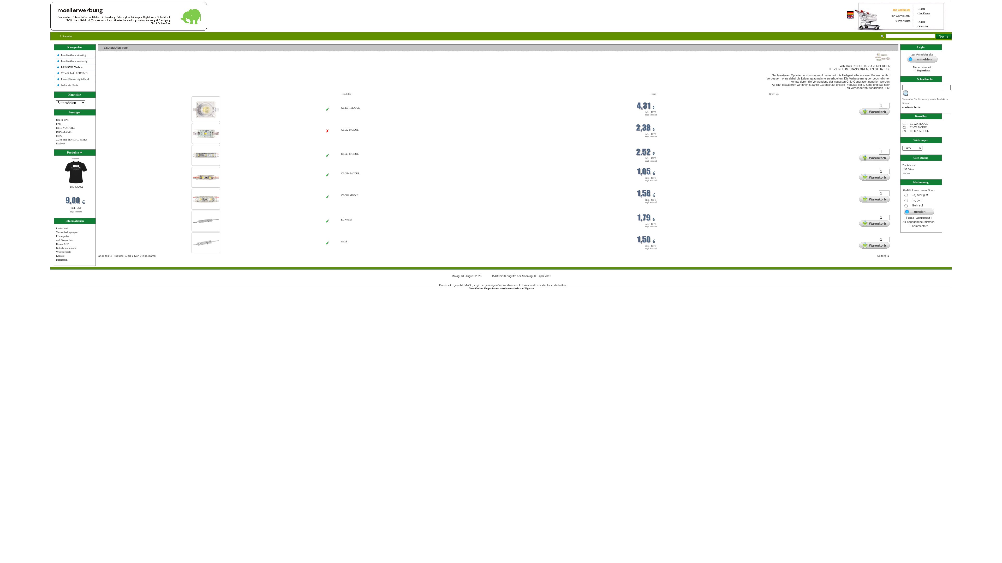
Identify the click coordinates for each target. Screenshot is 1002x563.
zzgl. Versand (76, 212)
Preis (653, 94)
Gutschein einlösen (66, 248)
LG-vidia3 (346, 219)
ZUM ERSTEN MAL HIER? (71, 139)
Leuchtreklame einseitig (74, 55)
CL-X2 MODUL (350, 129)
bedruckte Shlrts (69, 85)
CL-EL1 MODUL (350, 107)
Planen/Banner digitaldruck (75, 79)
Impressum (62, 259)
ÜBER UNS (62, 120)
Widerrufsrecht (63, 251)
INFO (59, 135)
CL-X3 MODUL (350, 153)
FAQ (58, 124)
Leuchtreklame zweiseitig (74, 61)
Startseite (67, 36)
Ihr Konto (924, 13)
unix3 (344, 241)
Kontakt (923, 26)
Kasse (921, 21)
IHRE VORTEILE (65, 127)
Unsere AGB (62, 244)
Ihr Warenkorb (901, 9)
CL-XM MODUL (350, 173)
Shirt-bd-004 (76, 187)
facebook (60, 143)
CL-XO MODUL (350, 195)
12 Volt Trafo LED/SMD (74, 73)
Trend (911, 217)
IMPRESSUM (63, 131)
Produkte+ (347, 94)
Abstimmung (923, 217)
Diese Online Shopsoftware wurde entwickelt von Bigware (501, 288)
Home (921, 8)
